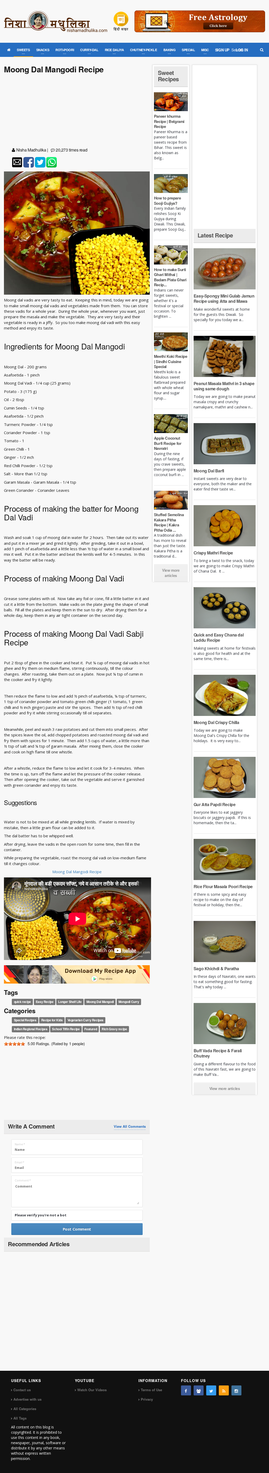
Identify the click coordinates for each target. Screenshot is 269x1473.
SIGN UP (222, 49)
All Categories (24, 1408)
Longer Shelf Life (69, 1001)
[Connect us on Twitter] (211, 1390)
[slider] (14, 1044)
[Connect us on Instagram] (236, 1390)
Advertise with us (27, 1399)
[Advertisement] (77, 111)
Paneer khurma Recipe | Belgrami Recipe (169, 121)
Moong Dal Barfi (209, 471)
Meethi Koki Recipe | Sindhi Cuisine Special (170, 361)
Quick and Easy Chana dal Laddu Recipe (219, 637)
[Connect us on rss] (224, 1390)
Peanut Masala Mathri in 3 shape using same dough (224, 386)
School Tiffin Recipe (66, 1029)
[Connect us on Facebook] (186, 1390)
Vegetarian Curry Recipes (86, 1020)
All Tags (20, 1418)
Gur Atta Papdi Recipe (215, 804)
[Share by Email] (17, 162)
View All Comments (130, 1126)
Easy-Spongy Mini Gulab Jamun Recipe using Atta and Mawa (224, 298)
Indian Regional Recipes (31, 1029)
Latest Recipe (215, 235)
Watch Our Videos (92, 1389)
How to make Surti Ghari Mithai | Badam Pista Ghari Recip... (170, 277)
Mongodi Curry (128, 1001)
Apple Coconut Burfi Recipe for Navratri (168, 443)
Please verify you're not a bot (40, 1215)
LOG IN (242, 49)
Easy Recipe (45, 1001)
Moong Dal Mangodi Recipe (77, 871)
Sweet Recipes (168, 75)
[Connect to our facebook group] (199, 1390)
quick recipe (22, 1001)
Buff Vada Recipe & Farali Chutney (218, 1053)
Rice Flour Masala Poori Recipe (223, 886)
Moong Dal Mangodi (100, 1001)
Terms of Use (151, 1389)
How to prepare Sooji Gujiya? (167, 200)
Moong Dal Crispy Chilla (216, 722)
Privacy (147, 1399)
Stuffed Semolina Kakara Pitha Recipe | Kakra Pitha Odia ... (169, 522)
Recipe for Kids (52, 1020)
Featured (90, 1029)
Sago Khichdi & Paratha (216, 968)
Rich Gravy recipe (114, 1029)
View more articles (170, 573)
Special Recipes (25, 1020)
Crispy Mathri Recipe (213, 553)
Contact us (22, 1389)
